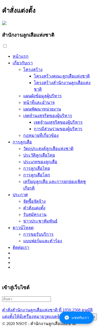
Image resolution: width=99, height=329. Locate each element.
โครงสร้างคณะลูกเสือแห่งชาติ (62, 76)
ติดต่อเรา (21, 247)
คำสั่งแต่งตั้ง (34, 208)
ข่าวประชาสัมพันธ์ (40, 221)
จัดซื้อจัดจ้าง (34, 201)
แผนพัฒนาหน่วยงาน (42, 109)
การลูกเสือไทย (36, 168)
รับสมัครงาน (34, 214)
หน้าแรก (21, 56)
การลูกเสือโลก (36, 175)
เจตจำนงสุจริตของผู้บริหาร (47, 115)
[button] (5, 46)
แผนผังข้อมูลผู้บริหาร (42, 96)
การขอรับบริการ (38, 234)
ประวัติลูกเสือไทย (39, 155)
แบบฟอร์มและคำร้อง (42, 241)
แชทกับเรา (80, 318)
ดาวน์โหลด (23, 227)
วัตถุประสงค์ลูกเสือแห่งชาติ (48, 148)
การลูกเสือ (22, 142)
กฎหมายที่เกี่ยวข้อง (41, 135)
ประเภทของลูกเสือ (40, 161)
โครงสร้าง (33, 69)
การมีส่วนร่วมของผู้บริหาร (58, 129)
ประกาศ (20, 194)
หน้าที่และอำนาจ (39, 102)
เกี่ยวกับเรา (23, 63)
